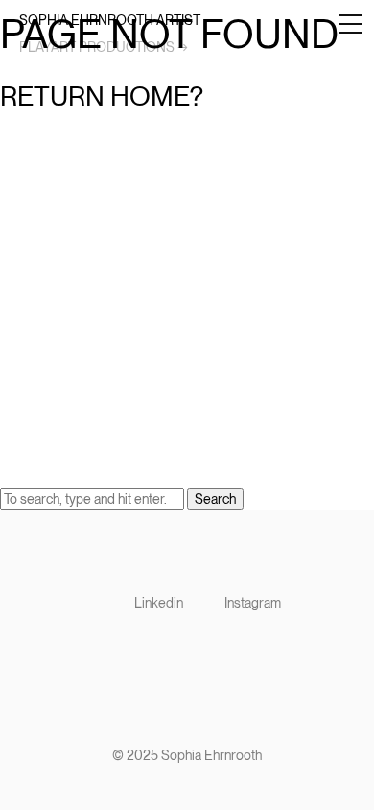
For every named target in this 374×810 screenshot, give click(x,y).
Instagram (252, 602)
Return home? (101, 96)
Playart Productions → (103, 47)
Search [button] (215, 499)
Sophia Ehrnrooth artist (109, 20)
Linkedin (158, 602)
